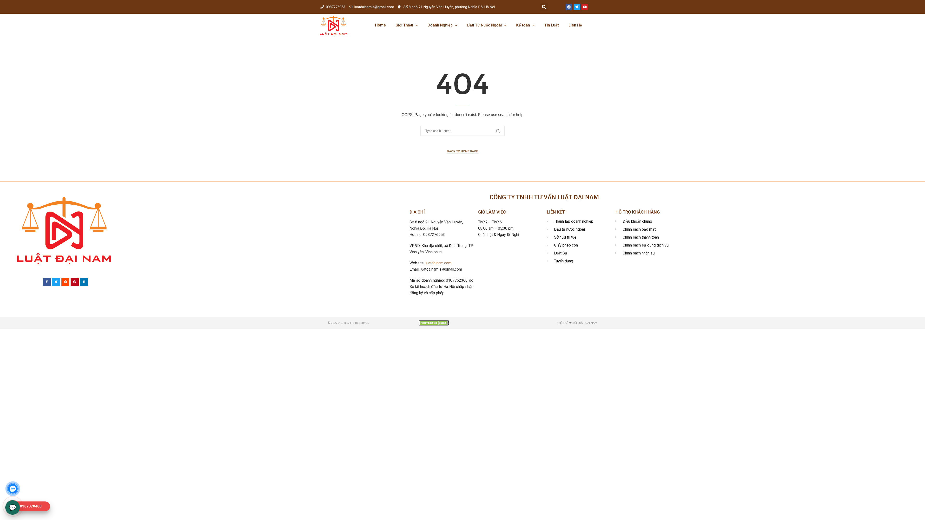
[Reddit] (65, 282)
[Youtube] (584, 7)
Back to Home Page (462, 151)
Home (380, 25)
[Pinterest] (75, 282)
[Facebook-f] (47, 282)
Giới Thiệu (404, 25)
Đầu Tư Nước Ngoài (484, 25)
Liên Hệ (575, 25)
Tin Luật (551, 25)
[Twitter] (577, 7)
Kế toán (523, 25)
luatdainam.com (438, 263)
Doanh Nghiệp (440, 25)
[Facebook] (569, 7)
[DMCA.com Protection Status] (434, 322)
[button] (544, 7)
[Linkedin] (84, 282)
